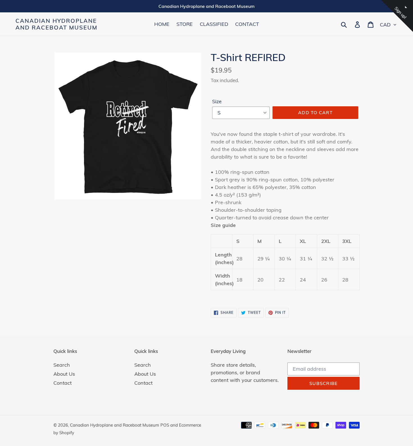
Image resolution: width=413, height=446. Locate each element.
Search (61, 365)
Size (217, 101)
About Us (64, 374)
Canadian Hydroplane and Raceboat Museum (56, 24)
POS (164, 425)
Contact (62, 383)
